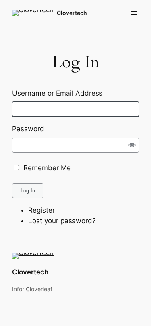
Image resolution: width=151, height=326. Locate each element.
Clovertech (72, 12)
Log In (28, 191)
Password (28, 129)
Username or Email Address (57, 93)
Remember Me (47, 168)
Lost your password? (62, 221)
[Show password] (132, 144)
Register (41, 210)
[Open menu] (134, 13)
